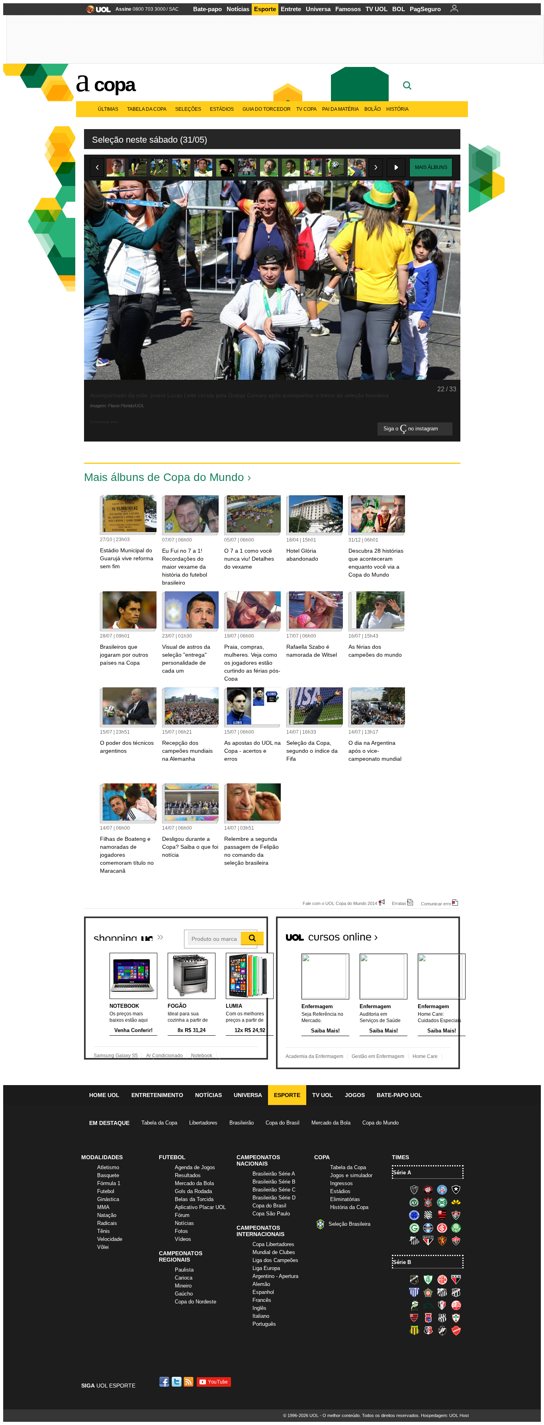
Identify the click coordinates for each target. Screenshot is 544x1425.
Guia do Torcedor (267, 109)
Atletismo (108, 1167)
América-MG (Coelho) (428, 1279)
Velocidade (109, 1239)
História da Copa (349, 1207)
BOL (398, 9)
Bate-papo (207, 9)
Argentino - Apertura (275, 1276)
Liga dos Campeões (275, 1260)
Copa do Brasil (282, 1123)
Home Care (425, 1056)
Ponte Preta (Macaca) (442, 1317)
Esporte (265, 9)
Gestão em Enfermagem (378, 1056)
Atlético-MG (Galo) (414, 1189)
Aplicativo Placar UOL (200, 1207)
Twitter (177, 1382)
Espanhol (263, 1292)
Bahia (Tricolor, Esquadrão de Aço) (442, 1189)
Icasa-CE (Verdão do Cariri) (428, 1305)
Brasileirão (241, 1123)
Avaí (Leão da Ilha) (414, 1292)
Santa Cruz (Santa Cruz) (428, 1330)
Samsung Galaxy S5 (116, 1055)
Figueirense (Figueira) (428, 1215)
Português (264, 1324)
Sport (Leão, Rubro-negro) (442, 1240)
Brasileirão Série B (273, 1182)
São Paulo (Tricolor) (428, 1240)
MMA (103, 1207)
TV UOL (376, 9)
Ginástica (108, 1199)
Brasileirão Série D (273, 1198)
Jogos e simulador (351, 1175)
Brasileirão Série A (273, 1174)
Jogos (355, 1095)
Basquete (108, 1175)
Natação (106, 1215)
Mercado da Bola (330, 1123)
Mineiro (183, 1286)
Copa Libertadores (273, 1244)
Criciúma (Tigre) (456, 1202)
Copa (114, 84)
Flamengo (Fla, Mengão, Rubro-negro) (442, 1215)
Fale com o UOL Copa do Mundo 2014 (340, 903)
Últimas (108, 109)
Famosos (348, 9)
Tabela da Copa (146, 109)
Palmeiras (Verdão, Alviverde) (456, 1227)
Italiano (260, 1316)
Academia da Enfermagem (314, 1056)
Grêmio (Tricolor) (428, 1227)
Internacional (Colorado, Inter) (442, 1227)
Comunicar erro (436, 903)
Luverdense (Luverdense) (414, 1305)
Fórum (182, 1215)
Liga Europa (266, 1268)
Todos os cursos (432, 933)
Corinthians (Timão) (428, 1202)
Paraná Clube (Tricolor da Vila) (428, 1317)
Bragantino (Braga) (442, 1292)
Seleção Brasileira (349, 1224)
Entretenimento (157, 1095)
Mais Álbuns (431, 167)
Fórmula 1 (108, 1183)
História (397, 109)
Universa (318, 9)
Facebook (165, 1382)
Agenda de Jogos (195, 1167)
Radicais (107, 1223)
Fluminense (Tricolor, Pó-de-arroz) (456, 1215)
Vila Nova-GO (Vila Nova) (456, 1330)
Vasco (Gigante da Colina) (442, 1330)
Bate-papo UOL (399, 1095)
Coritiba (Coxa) (442, 1202)
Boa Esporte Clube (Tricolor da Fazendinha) (428, 1292)
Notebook (201, 1055)
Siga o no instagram (412, 429)
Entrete (291, 9)
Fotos (181, 1231)
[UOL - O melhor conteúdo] (96, 12)
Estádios (222, 109)
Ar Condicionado (164, 1055)
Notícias (238, 9)
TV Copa (306, 109)
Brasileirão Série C (273, 1190)
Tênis (103, 1231)
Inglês (259, 1308)
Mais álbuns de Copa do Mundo (164, 477)
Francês (261, 1300)
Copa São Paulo (271, 1214)
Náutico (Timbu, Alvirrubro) (456, 1305)
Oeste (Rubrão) (414, 1317)
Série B (402, 1262)
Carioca (183, 1278)
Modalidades (102, 1157)
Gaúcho (184, 1294)
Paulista (184, 1270)
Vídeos (183, 1239)
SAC (174, 9)
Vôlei (103, 1247)
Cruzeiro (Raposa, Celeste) (414, 1215)
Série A (402, 1173)
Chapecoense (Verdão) (414, 1202)
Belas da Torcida (194, 1199)
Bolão (372, 109)
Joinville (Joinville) (442, 1305)
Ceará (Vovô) (456, 1292)
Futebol (105, 1191)
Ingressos (341, 1183)
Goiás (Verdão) (414, 1227)
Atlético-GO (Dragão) (456, 1279)
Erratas (399, 903)
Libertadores (203, 1123)
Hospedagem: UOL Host (445, 1415)
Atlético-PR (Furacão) (428, 1189)
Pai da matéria (340, 109)
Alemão (261, 1284)
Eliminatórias (345, 1199)
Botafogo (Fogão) (456, 1189)
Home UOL (104, 1095)
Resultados (188, 1175)
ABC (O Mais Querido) (414, 1279)
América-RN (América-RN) (442, 1279)
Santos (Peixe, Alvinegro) (414, 1240)
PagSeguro (425, 9)
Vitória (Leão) (456, 1240)
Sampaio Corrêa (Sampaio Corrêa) (414, 1330)
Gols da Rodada (193, 1191)
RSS (189, 1382)
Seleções (188, 109)
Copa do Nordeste (195, 1302)
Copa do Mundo (380, 1123)
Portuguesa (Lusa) (456, 1317)
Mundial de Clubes (273, 1252)
